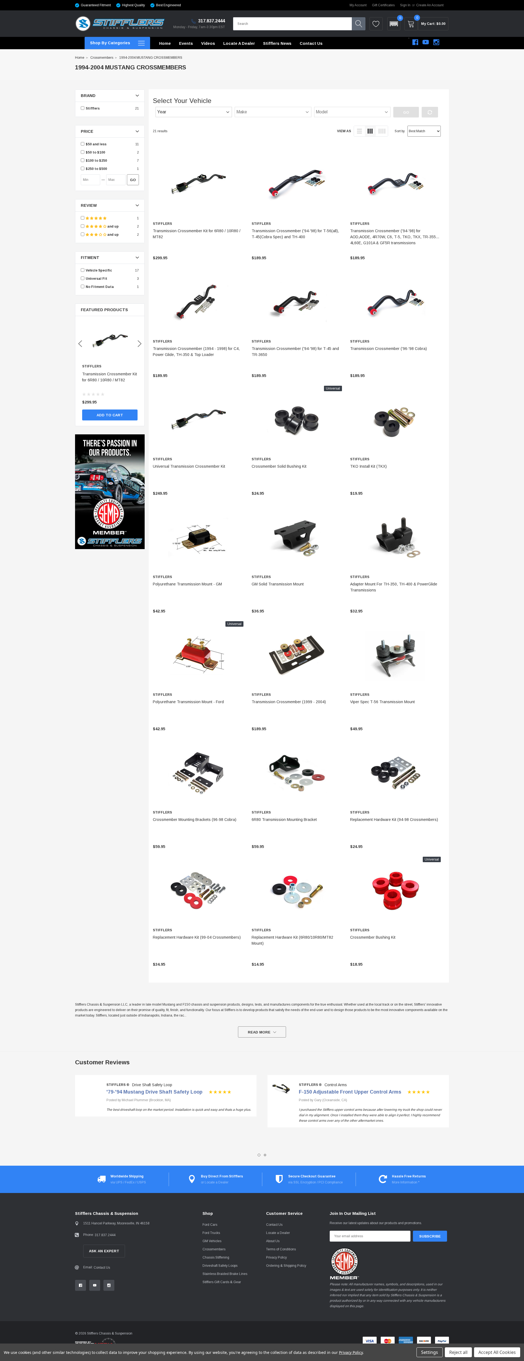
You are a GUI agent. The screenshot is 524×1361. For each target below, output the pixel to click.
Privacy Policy (276, 1257)
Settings (429, 1352)
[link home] (120, 23)
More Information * (405, 1182)
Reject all (458, 1352)
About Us (272, 1241)
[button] (393, 23)
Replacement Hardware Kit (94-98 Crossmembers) (394, 819)
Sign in (405, 5)
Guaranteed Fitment (96, 5)
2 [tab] (265, 1155)
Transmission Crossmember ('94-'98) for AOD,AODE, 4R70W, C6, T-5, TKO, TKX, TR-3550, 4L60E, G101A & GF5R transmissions (394, 237)
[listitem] (110, 144)
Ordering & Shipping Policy (286, 1266)
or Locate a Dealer (214, 1182)
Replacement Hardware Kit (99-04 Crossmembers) (197, 937)
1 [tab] (259, 1155)
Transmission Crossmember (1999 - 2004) (289, 702)
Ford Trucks (211, 1233)
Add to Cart (110, 415)
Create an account (429, 5)
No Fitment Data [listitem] (100, 287)
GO (133, 180)
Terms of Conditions (281, 1249)
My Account (358, 5)
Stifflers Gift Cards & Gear (222, 1282)
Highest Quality (133, 5)
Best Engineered (168, 5)
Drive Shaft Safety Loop (152, 1085)
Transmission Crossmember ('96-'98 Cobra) (388, 348)
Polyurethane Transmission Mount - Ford (188, 702)
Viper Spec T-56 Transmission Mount (382, 702)
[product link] (198, 184)
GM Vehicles (212, 1241)
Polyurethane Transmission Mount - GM (187, 584)
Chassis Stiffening (216, 1257)
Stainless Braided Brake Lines (225, 1274)
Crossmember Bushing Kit (372, 937)
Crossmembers (101, 58)
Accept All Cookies (497, 1352)
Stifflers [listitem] (93, 108)
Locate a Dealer (278, 1233)
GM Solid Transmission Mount (278, 584)
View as (344, 131)
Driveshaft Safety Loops (220, 1266)
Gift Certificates (383, 5)
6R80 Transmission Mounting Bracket (284, 819)
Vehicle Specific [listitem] (99, 270)
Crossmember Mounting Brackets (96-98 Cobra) (194, 819)
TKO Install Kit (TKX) (368, 466)
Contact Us (102, 1267)
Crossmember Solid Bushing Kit (279, 466)
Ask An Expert (104, 1251)
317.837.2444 (211, 21)
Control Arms (335, 1085)
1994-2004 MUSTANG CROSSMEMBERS (150, 58)
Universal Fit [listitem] (96, 279)
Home (79, 58)
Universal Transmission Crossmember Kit (189, 466)
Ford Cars (210, 1225)
